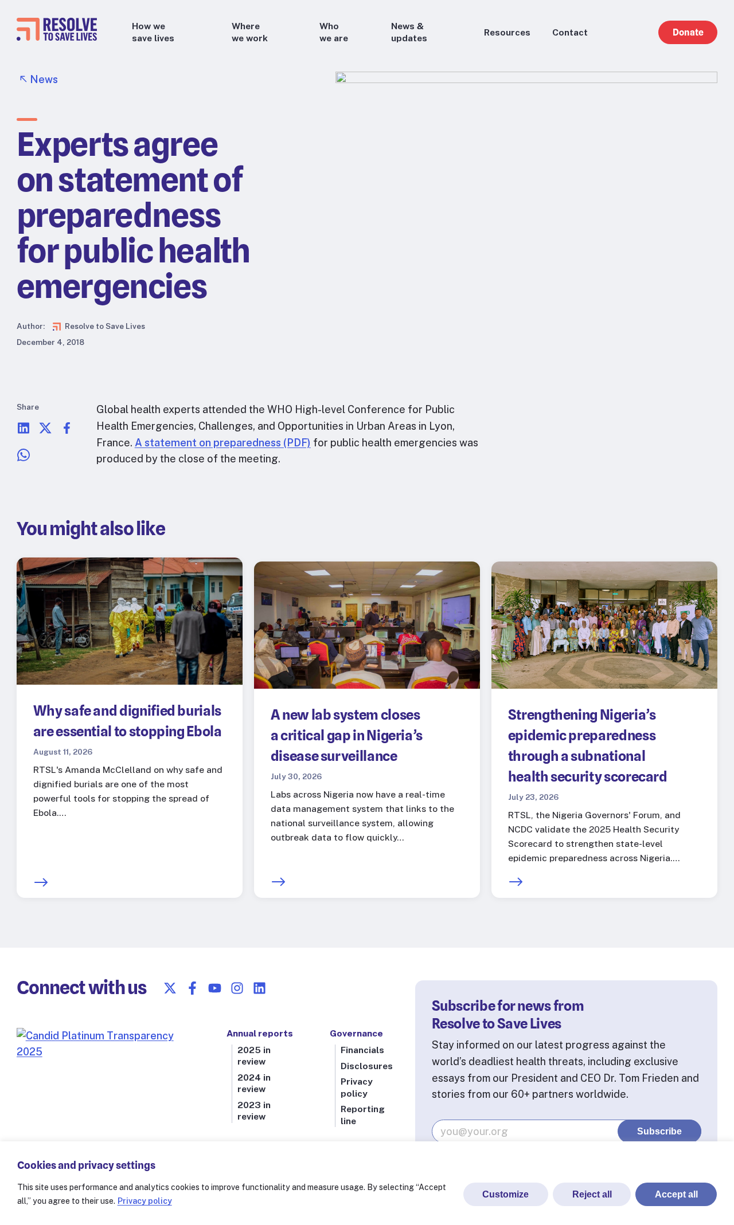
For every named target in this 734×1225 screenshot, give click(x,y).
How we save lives (153, 32)
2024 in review (254, 1083)
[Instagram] (237, 988)
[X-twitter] (170, 988)
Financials (362, 1050)
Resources (507, 32)
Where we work (250, 32)
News (44, 79)
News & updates (409, 32)
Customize (505, 1194)
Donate (688, 32)
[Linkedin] (259, 988)
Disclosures (367, 1066)
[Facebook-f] (192, 988)
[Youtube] (214, 988)
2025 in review (254, 1056)
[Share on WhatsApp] (23, 458)
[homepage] (57, 37)
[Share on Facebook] (67, 431)
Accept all (676, 1194)
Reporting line (363, 1115)
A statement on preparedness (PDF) (223, 443)
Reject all (592, 1194)
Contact (570, 32)
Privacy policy (145, 1201)
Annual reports (260, 1033)
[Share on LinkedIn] (23, 431)
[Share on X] (45, 431)
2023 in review (254, 1111)
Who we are (333, 32)
